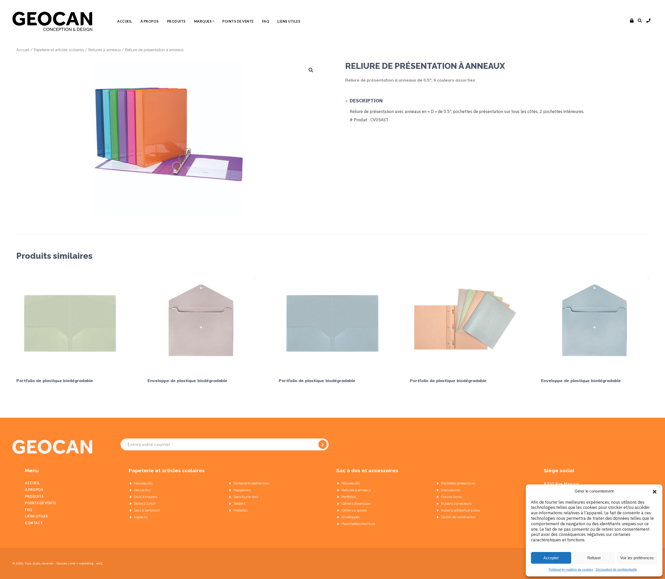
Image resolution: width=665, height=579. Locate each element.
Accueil (124, 21)
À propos (150, 21)
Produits (176, 21)
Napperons (242, 490)
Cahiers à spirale (354, 510)
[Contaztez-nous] (648, 20)
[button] (654, 491)
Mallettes (241, 510)
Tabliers (239, 503)
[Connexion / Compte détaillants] (632, 21)
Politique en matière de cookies (571, 569)
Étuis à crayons (145, 497)
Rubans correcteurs (456, 503)
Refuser (594, 558)
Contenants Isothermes (251, 483)
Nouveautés (143, 483)
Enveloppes (351, 517)
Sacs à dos (142, 490)
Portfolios (349, 497)
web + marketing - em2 (86, 563)
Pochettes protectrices (458, 483)
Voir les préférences (637, 558)
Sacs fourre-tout (246, 497)
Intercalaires (450, 490)
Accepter (551, 558)
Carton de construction (458, 517)
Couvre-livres (451, 497)
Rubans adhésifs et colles (460, 510)
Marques (203, 21)
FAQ (265, 21)
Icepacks (141, 517)
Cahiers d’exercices (356, 503)
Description (366, 100)
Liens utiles (288, 21)
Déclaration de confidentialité (616, 569)
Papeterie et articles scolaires (59, 50)
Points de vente (238, 21)
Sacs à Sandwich (147, 510)
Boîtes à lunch (145, 503)
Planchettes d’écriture (358, 524)
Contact (34, 523)
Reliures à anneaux (104, 50)
